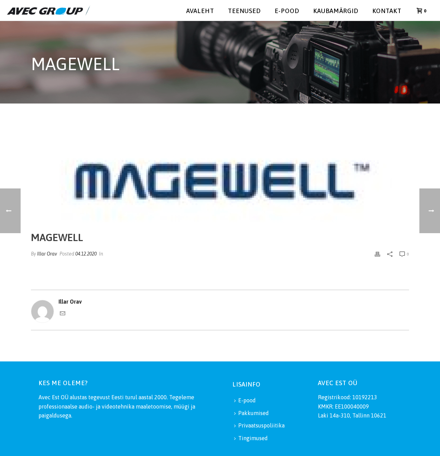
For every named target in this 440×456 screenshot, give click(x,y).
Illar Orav (47, 254)
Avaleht (200, 10)
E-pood (287, 10)
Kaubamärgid (336, 10)
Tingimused (253, 438)
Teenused (244, 10)
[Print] (377, 253)
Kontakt (387, 10)
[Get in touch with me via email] (62, 314)
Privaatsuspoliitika (261, 425)
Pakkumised (253, 413)
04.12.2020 (86, 254)
